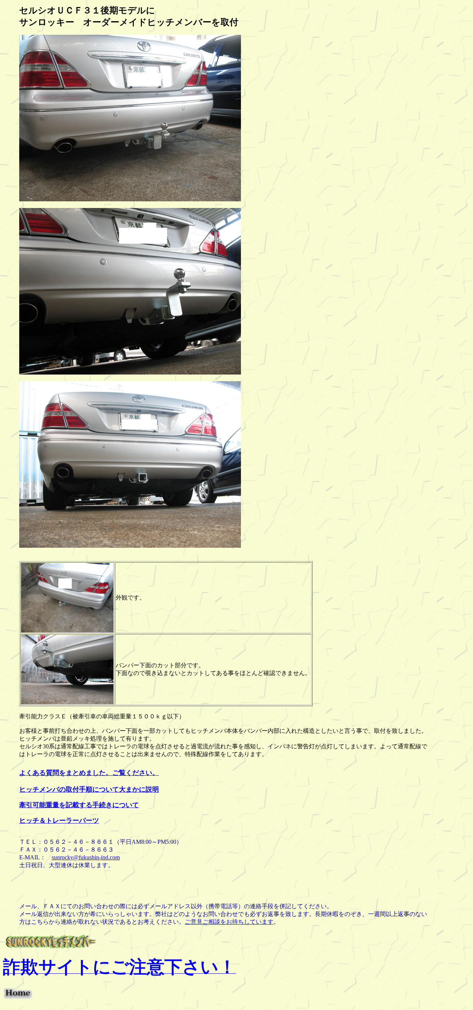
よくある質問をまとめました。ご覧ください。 (89, 772)
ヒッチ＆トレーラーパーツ (59, 820)
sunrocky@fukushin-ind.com (86, 857)
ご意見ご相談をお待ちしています (229, 922)
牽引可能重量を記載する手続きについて (79, 805)
